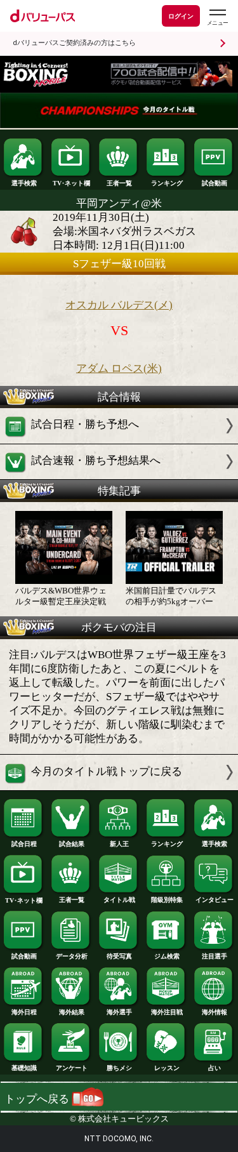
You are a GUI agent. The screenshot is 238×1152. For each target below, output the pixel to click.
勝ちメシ (119, 1067)
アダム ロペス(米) (119, 368)
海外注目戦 (167, 1012)
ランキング (167, 183)
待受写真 (119, 956)
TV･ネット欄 (71, 183)
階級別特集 (167, 899)
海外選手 (119, 1012)
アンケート (72, 1067)
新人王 (119, 843)
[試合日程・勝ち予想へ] (119, 440)
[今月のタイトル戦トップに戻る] (119, 787)
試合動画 (214, 183)
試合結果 (71, 843)
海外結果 (71, 1012)
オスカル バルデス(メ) (119, 305)
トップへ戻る (38, 1099)
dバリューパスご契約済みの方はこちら (74, 43)
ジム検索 (167, 956)
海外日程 (24, 1012)
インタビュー (214, 899)
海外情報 (214, 1012)
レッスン (167, 1067)
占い (214, 1067)
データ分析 (72, 956)
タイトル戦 (119, 899)
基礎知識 (24, 1067)
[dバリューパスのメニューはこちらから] (217, 17)
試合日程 (24, 843)
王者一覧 (119, 183)
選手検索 (24, 183)
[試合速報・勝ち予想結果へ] (119, 476)
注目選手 (214, 956)
